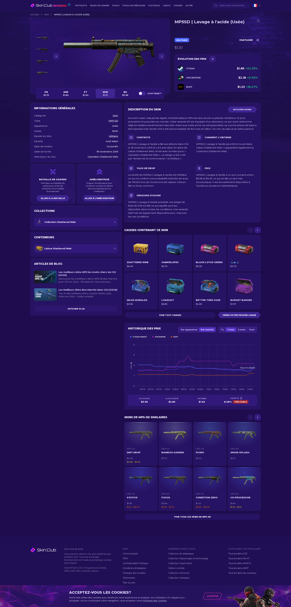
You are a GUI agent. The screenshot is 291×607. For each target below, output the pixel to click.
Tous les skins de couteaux (242, 573)
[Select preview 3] (42, 62)
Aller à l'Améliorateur (99, 198)
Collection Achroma (178, 573)
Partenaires (129, 577)
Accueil (34, 14)
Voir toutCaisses (170, 315)
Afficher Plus (76, 309)
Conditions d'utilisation (134, 568)
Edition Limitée (176, 568)
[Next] (258, 230)
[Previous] (250, 230)
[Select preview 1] (42, 39)
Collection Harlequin (179, 577)
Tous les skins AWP (238, 568)
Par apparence (189, 329)
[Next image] (162, 56)
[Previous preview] (42, 30)
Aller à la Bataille (53, 198)
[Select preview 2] (42, 51)
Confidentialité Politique (135, 563)
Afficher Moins (242, 109)
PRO (125, 558)
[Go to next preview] (42, 82)
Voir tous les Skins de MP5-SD (192, 517)
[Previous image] (56, 56)
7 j (222, 329)
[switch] (142, 93)
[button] (140, 443)
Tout (251, 329)
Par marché (207, 329)
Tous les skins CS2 (237, 553)
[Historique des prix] (212, 59)
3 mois (241, 329)
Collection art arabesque (181, 553)
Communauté (130, 553)
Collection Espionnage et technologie (188, 558)
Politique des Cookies (134, 573)
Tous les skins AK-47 (238, 558)
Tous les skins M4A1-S (239, 563)
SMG (46, 14)
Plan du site (129, 582)
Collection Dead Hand (180, 563)
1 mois (230, 329)
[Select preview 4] (42, 74)
